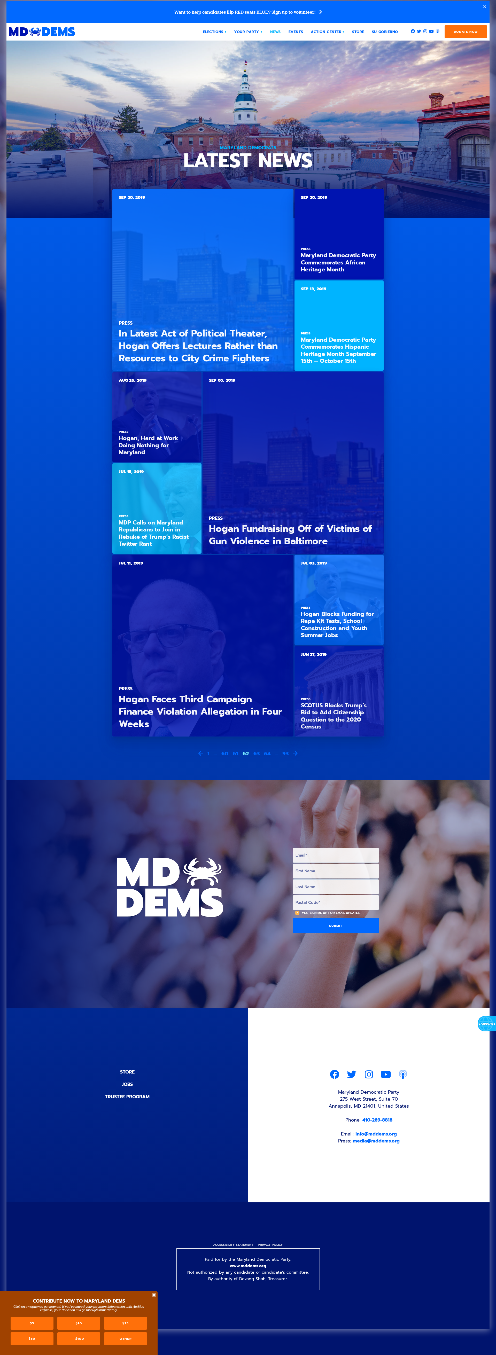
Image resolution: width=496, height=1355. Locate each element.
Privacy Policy (270, 1244)
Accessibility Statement (233, 1244)
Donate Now (466, 31)
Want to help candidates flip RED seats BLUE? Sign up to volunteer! (245, 12)
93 (285, 753)
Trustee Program (127, 1096)
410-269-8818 (377, 1120)
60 (224, 753)
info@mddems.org (376, 1134)
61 (235, 753)
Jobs (127, 1084)
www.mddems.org (248, 1266)
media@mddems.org (376, 1141)
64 (267, 753)
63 (256, 753)
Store (127, 1072)
